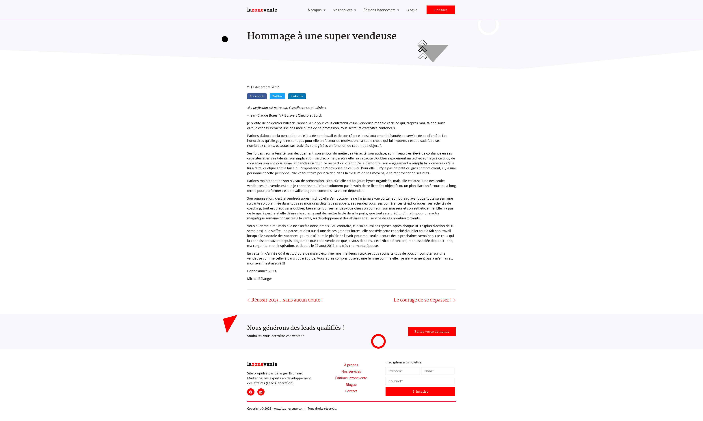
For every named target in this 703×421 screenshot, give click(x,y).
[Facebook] (250, 392)
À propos (315, 10)
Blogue (412, 10)
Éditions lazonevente (379, 10)
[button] (257, 96)
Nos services (342, 10)
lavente (262, 9)
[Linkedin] (261, 392)
